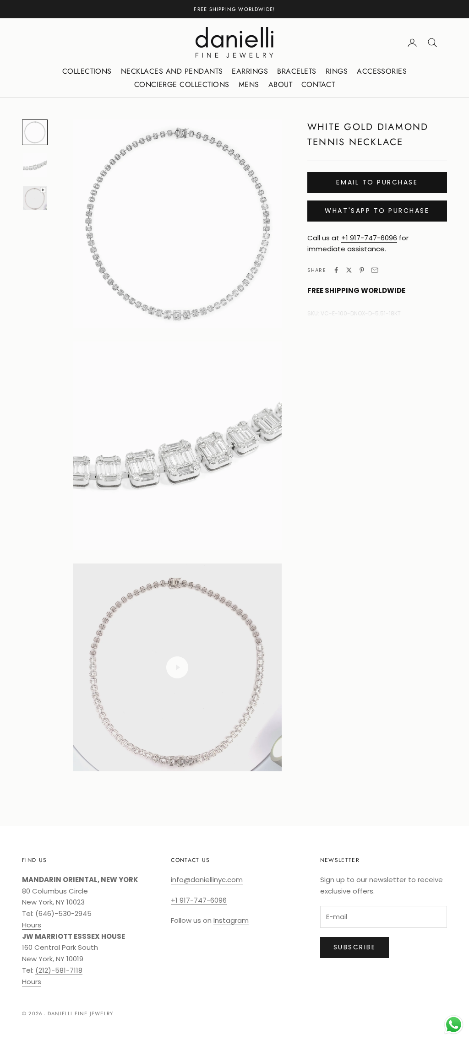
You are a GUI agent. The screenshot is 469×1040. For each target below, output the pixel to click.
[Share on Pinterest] (361, 270)
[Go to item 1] (35, 132)
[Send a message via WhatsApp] (453, 1024)
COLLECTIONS (87, 71)
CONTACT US (190, 860)
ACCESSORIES (382, 71)
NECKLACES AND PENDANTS (172, 71)
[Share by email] (374, 270)
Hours (31, 925)
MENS (249, 84)
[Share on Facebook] (336, 270)
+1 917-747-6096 (369, 238)
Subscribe (354, 947)
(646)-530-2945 (63, 913)
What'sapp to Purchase (377, 210)
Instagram (231, 920)
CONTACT (318, 84)
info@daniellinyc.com (207, 879)
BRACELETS (296, 71)
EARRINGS (250, 71)
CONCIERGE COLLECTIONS (181, 84)
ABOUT (280, 84)
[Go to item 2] (35, 165)
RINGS (337, 71)
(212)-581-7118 (58, 970)
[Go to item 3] (35, 198)
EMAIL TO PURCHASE (377, 182)
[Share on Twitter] (349, 270)
